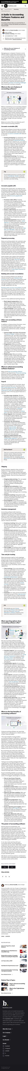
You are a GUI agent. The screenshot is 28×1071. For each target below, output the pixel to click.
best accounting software (15, 371)
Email (2, 936)
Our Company (6, 1032)
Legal (4, 1036)
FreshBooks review (13, 176)
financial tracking (21, 373)
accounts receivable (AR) (14, 133)
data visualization (14, 681)
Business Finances (8, 9)
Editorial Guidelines (17, 39)
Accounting (16, 9)
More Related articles (6, 974)
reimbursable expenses (10, 438)
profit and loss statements (15, 655)
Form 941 (12, 429)
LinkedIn (7, 936)
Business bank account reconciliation (11, 287)
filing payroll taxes (6, 390)
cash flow (17, 259)
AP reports (16, 808)
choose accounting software (11, 609)
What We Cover (7, 1029)
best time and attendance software (12, 612)
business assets (8, 657)
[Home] (10, 6)
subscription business (18, 269)
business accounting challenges (17, 82)
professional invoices (19, 140)
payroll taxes (12, 427)
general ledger (10, 334)
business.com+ (10, 1018)
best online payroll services (8, 387)
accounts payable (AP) (16, 196)
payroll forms (13, 428)
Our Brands (6, 1040)
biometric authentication (11, 577)
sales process (21, 594)
